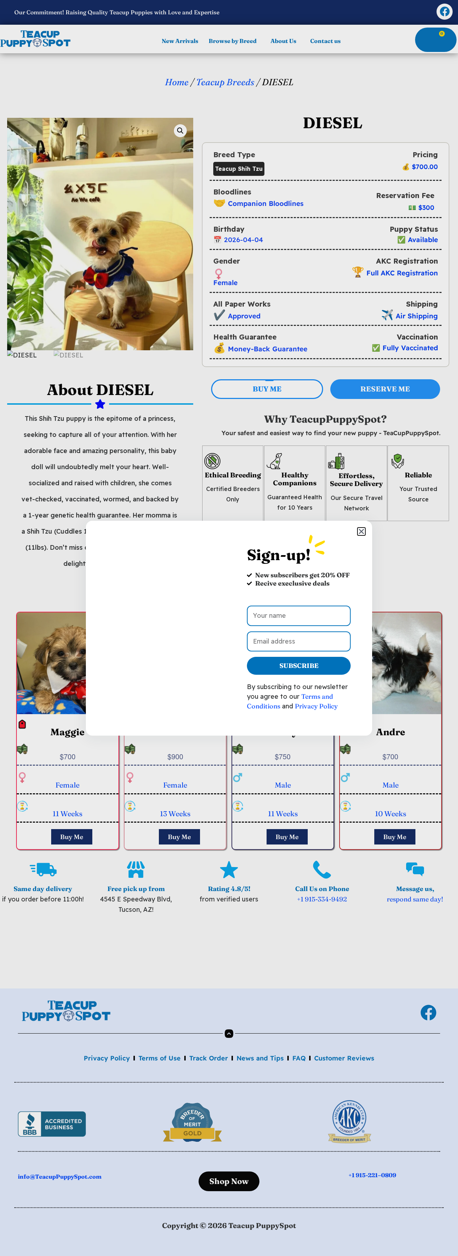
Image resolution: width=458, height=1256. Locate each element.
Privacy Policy (316, 706)
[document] (229, 628)
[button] (361, 531)
